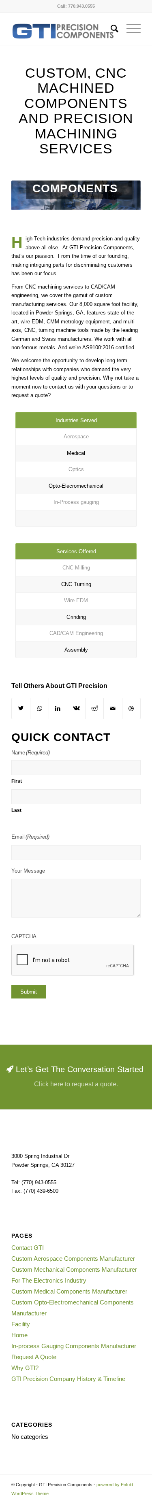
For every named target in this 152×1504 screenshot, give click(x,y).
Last (16, 810)
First (16, 781)
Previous (29, 195)
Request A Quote (33, 1356)
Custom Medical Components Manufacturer (69, 1291)
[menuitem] (110, 29)
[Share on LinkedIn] (58, 708)
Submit (28, 992)
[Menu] (129, 29)
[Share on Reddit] (94, 708)
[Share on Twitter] (21, 708)
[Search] (110, 29)
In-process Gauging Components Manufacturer (73, 1346)
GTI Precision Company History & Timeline (68, 1378)
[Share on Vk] (76, 708)
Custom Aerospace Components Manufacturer (73, 1258)
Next (122, 195)
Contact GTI (27, 1247)
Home (19, 1335)
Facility (20, 1324)
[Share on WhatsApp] (39, 708)
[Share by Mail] (113, 708)
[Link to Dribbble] (131, 708)
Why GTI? (25, 1367)
